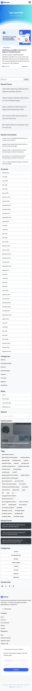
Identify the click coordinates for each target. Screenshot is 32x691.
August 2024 (5, 270)
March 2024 (5, 290)
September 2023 (6, 315)
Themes (3, 374)
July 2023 (4, 323)
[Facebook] (2, 586)
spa (13, 493)
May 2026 (4, 185)
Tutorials (3, 378)
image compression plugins (9, 484)
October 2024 (6, 262)
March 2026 (5, 193)
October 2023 (6, 310)
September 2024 (6, 266)
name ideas (25, 487)
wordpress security (7, 513)
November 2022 (6, 351)
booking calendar (25, 457)
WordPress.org (6, 407)
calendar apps (5, 472)
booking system (16, 460)
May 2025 (4, 233)
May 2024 (4, 282)
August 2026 (5, 172)
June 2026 (5, 181)
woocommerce (23, 504)
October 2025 (6, 213)
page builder (15, 490)
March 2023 (5, 339)
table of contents (24, 501)
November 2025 (6, 209)
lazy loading (22, 484)
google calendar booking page (10, 478)
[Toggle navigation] (29, 2)
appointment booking (7, 454)
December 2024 (6, 254)
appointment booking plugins (10, 457)
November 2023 (6, 306)
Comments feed (6, 403)
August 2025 (5, 221)
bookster (26, 460)
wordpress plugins (19, 510)
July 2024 (4, 274)
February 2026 (6, 197)
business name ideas (23, 466)
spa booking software (7, 498)
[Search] (29, 416)
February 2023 (6, 343)
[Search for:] (12, 79)
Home (12, 15)
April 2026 (5, 189)
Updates (3, 381)
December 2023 (6, 302)
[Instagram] (9, 586)
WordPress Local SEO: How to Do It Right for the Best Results (14, 51)
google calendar (25, 475)
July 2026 (4, 176)
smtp (8, 493)
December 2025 (6, 205)
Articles (3, 360)
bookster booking (6, 463)
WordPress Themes (19, 516)
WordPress (4, 385)
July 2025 (4, 225)
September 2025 (6, 217)
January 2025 (5, 250)
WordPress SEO (19, 513)
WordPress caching (7, 510)
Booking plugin (6, 460)
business (16, 463)
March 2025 (5, 241)
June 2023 (5, 327)
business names (6, 469)
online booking (6, 490)
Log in (3, 394)
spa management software (9, 501)
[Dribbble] (13, 586)
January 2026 (6, 201)
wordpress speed (6, 516)
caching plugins (17, 469)
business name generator (8, 466)
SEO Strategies (5, 371)
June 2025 (5, 229)
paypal (24, 490)
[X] (5, 586)
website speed (12, 504)
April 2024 (5, 286)
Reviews (3, 367)
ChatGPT (14, 472)
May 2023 (4, 331)
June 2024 (5, 278)
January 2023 (5, 347)
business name (25, 463)
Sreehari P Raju (6, 144)
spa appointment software (9, 495)
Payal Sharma (6, 156)
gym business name (7, 481)
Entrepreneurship (6, 363)
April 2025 (5, 237)
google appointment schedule (10, 475)
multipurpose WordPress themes (10, 487)
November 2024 (6, 258)
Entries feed (5, 399)
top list (4, 504)
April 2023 (5, 335)
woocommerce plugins (8, 507)
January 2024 (6, 298)
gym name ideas (19, 481)
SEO (3, 493)
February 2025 (6, 245)
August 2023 (5, 319)
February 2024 (6, 294)
